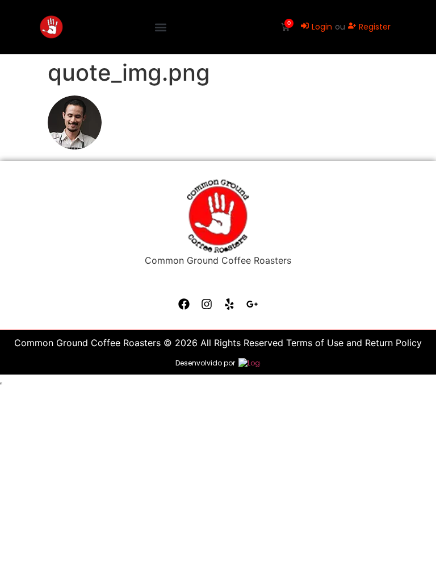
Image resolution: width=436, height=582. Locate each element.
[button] (160, 27)
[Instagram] (206, 304)
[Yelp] (229, 304)
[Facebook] (183, 304)
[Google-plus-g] (252, 304)
